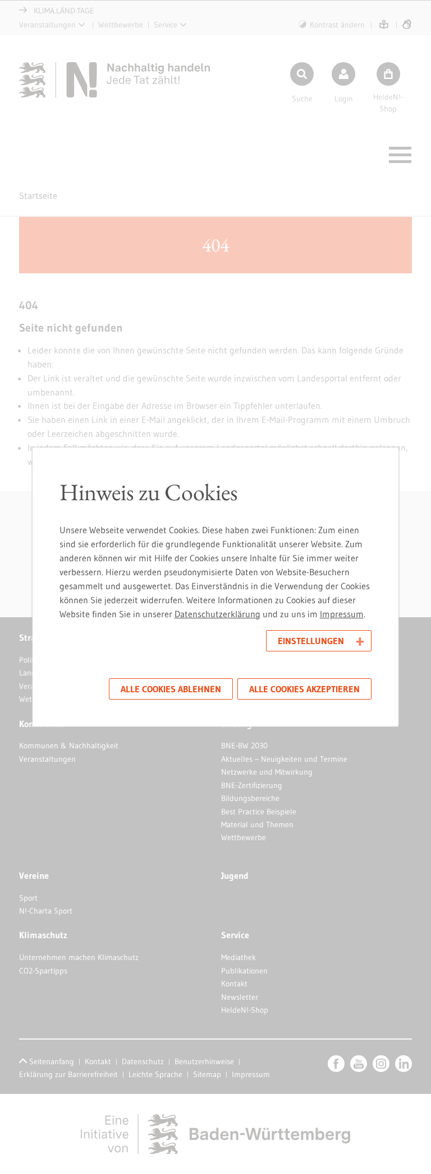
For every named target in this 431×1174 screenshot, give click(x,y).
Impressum (342, 613)
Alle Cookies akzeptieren (304, 689)
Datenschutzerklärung (217, 613)
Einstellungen (311, 640)
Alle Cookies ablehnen (171, 689)
